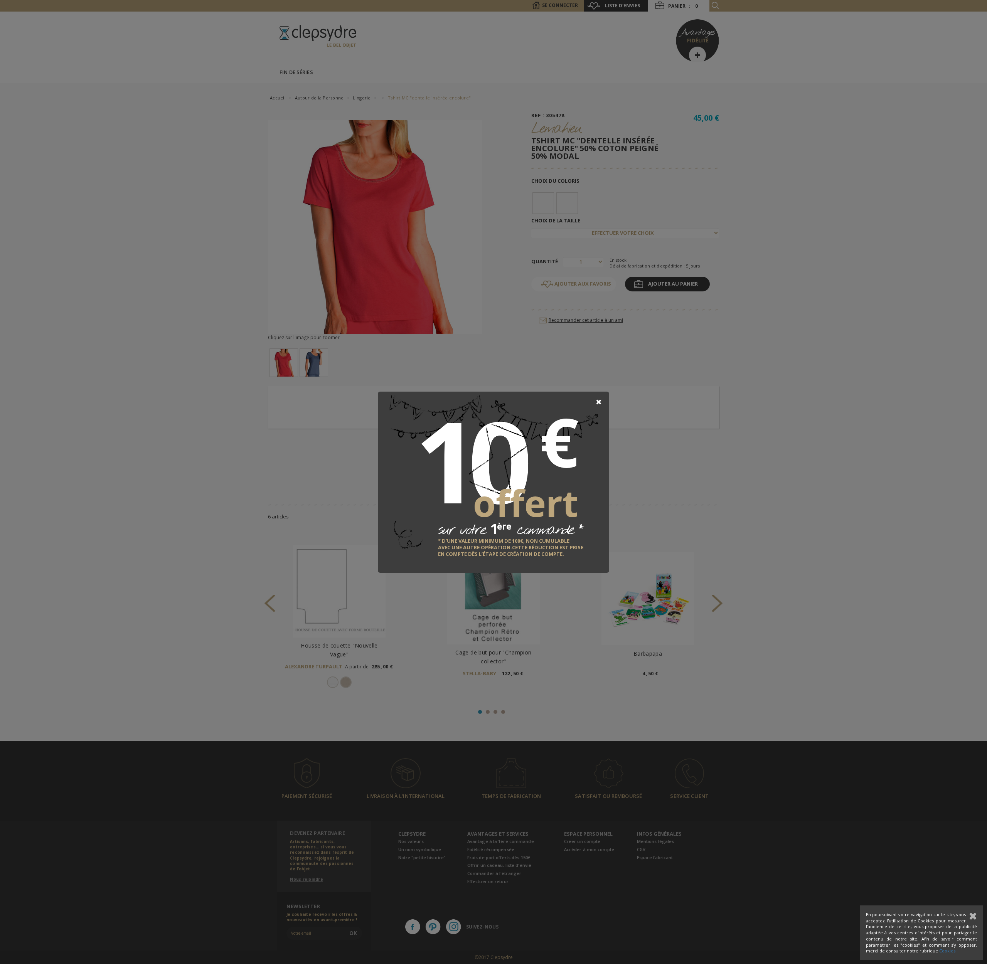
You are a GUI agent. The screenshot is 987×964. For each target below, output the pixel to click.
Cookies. (948, 951)
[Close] (598, 402)
